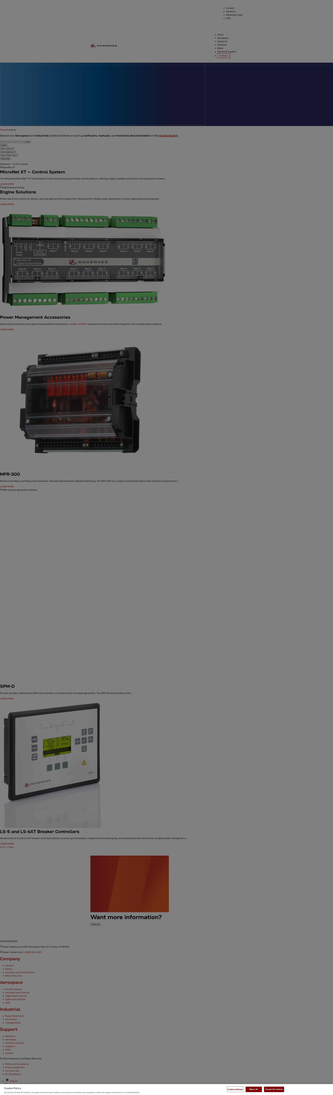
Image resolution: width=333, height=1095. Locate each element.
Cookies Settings (235, 1089)
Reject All (253, 1089)
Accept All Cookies (274, 1089)
